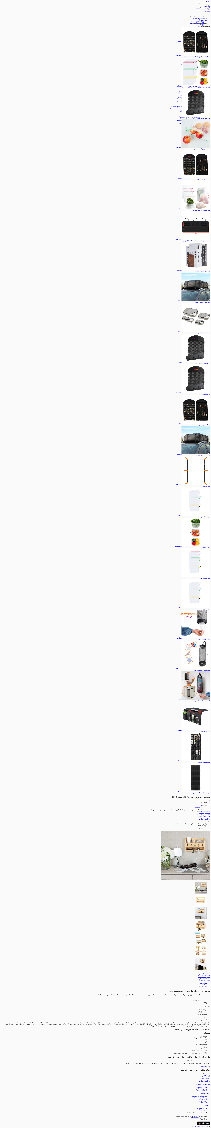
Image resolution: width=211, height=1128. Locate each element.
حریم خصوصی (203, 1101)
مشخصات (204, 984)
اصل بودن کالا (204, 819)
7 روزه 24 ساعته (203, 814)
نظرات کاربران (203, 986)
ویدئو (205, 987)
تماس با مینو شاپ (202, 1108)
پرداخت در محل (204, 816)
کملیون (202, 805)
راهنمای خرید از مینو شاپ (203, 1084)
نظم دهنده (197, 807)
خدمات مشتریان (205, 1093)
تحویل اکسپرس (204, 813)
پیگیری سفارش (203, 1102)
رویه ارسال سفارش (201, 1089)
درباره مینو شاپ (202, 1109)
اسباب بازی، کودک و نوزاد (197, 16)
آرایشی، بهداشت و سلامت (197, 21)
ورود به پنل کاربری (205, 6)
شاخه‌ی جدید (200, 24)
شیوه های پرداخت (202, 1090)
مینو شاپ (207, 1)
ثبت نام (198, 8)
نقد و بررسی (203, 983)
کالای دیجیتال (200, 26)
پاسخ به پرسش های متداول (199, 1096)
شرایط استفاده (203, 1099)
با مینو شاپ (207, 1105)
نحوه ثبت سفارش (202, 1087)
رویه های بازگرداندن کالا (200, 1097)
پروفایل (208, 9)
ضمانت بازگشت (204, 818)
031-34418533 (195, 1118)
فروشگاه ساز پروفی (196, 1126)
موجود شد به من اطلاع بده (203, 811)
